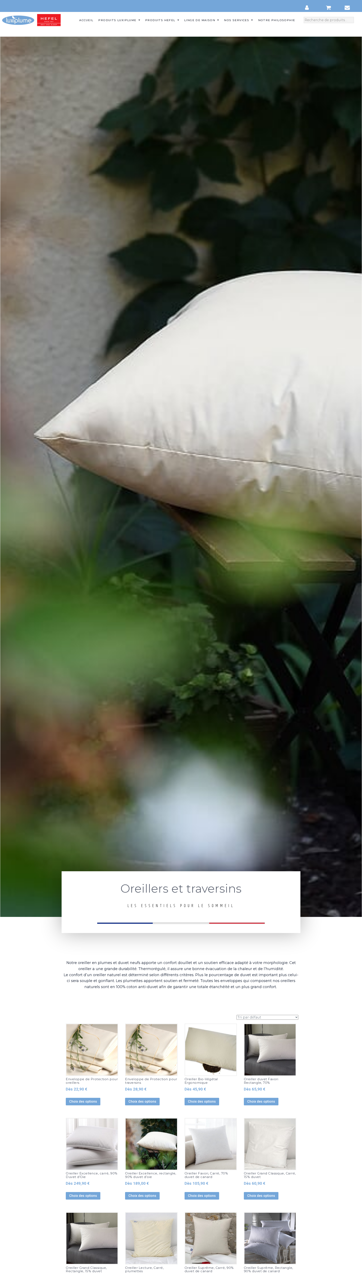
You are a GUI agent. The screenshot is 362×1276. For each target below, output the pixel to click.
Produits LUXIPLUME (117, 20)
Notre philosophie (276, 20)
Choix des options (83, 1101)
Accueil (86, 20)
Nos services (236, 20)
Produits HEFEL (160, 20)
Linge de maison (199, 20)
